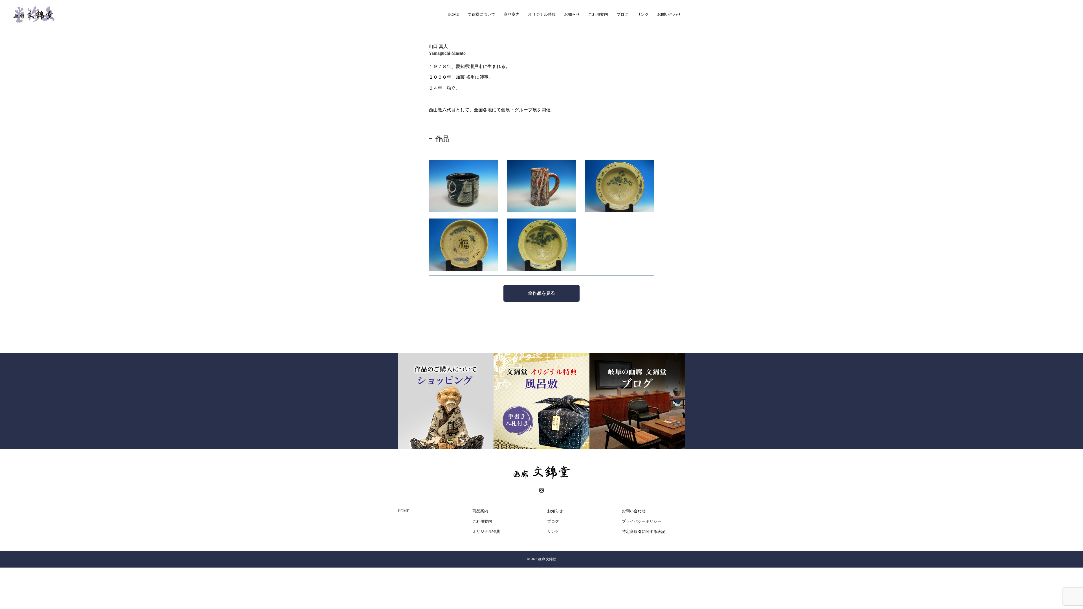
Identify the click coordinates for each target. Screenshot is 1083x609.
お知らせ (572, 14)
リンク (643, 14)
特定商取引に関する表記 (643, 531)
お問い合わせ (669, 14)
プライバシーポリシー (641, 521)
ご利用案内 (598, 14)
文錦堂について (481, 14)
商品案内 (512, 14)
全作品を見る (541, 293)
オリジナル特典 (542, 14)
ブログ (622, 14)
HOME (453, 14)
